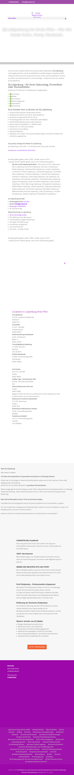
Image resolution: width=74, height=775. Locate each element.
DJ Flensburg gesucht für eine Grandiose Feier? (26, 759)
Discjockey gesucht (18, 742)
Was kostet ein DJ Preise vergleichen (21, 739)
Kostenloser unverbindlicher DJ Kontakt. (21, 150)
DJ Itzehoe (49, 757)
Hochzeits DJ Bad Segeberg (36, 744)
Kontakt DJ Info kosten (28, 735)
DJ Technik (60, 732)
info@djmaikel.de (20, 204)
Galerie (61, 730)
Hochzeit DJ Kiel (38, 730)
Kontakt (12, 732)
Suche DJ (53, 752)
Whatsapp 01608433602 (18, 206)
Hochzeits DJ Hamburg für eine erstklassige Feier (36, 747)
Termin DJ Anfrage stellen (18, 215)
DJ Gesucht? (60, 739)
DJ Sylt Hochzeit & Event (53, 759)
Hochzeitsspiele (21, 752)
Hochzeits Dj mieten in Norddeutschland (24, 749)
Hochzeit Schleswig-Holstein (52, 749)
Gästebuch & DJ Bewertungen (49, 735)
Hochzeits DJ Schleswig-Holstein (44, 737)
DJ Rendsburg (40, 754)
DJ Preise (27, 732)
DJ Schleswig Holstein (16, 744)
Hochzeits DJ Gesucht (55, 744)
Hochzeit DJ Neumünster (51, 742)
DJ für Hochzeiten (34, 742)
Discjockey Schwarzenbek (38, 752)
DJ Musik (15, 735)
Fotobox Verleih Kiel (23, 737)
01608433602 (11, 677)
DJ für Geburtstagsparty (44, 739)
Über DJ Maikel (51, 730)
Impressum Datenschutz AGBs (19, 730)
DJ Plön (49, 754)
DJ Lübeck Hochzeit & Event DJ (36, 762)
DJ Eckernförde (24, 757)
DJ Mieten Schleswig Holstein (22, 754)
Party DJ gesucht (38, 757)
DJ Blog (19, 732)
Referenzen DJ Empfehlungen (43, 732)
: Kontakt (26, 202)
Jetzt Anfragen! (37, 647)
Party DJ (57, 754)
